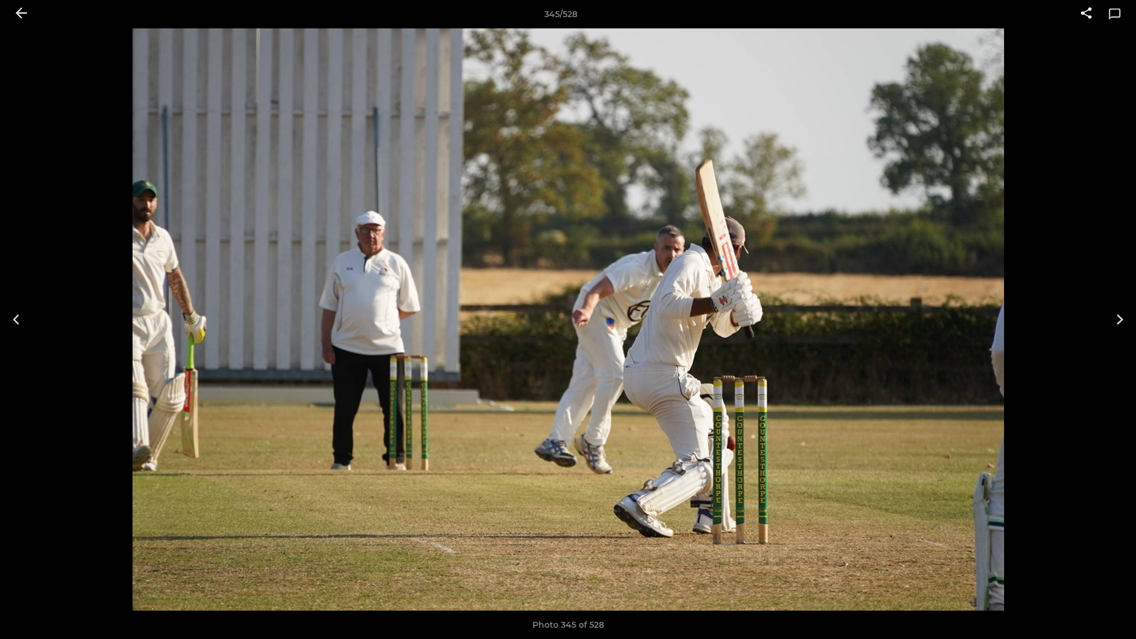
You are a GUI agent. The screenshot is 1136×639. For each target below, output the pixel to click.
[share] (1086, 14)
